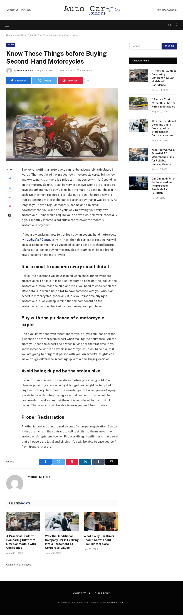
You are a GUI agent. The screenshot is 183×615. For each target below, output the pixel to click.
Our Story (26, 10)
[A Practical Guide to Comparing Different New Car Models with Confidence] (23, 521)
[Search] (170, 25)
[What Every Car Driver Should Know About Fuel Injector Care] (101, 521)
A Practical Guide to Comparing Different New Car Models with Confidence (21, 541)
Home (9, 35)
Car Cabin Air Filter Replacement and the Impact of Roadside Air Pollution (163, 185)
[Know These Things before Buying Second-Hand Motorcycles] (62, 124)
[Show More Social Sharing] (87, 80)
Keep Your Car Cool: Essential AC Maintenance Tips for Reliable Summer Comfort (163, 157)
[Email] (9, 215)
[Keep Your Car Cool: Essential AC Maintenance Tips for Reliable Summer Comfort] (138, 154)
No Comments (67, 70)
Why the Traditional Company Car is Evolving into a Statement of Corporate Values (62, 541)
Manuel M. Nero (25, 70)
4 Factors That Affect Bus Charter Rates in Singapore (163, 103)
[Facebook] (9, 178)
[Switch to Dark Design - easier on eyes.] (176, 25)
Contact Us (12, 10)
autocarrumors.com (113, 602)
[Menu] (7, 25)
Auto (11, 45)
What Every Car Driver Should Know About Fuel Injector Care (99, 540)
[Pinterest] (9, 206)
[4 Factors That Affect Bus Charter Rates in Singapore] (138, 103)
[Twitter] (9, 187)
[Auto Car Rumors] (91, 10)
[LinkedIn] (9, 197)
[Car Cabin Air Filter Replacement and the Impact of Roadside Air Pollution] (138, 183)
